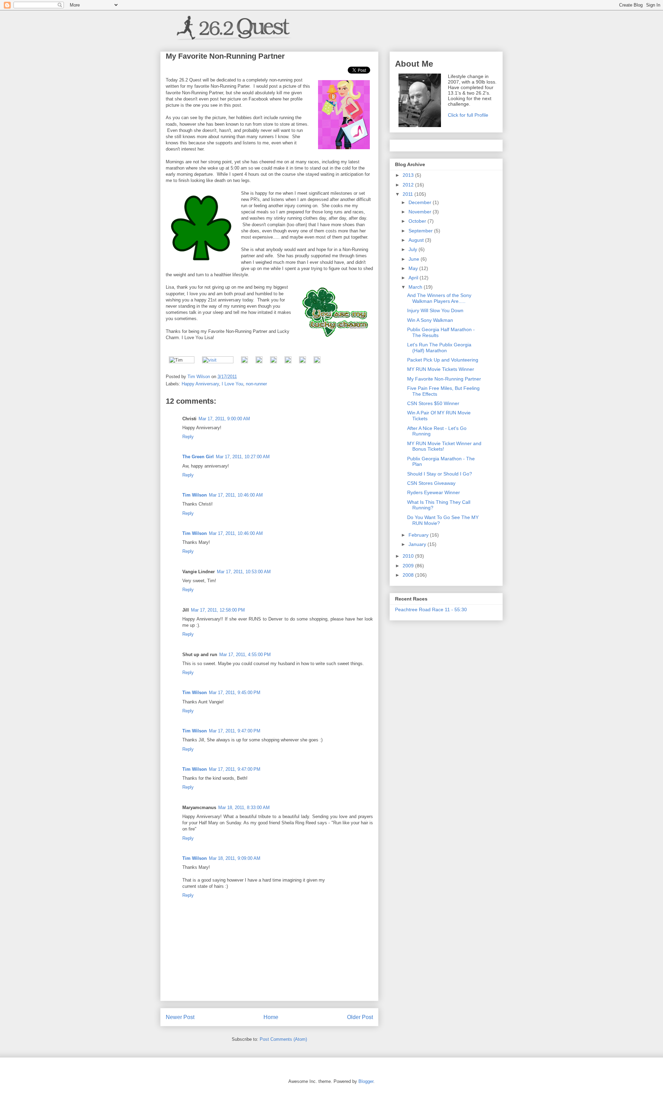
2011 (408, 194)
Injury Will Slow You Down (435, 310)
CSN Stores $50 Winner (433, 403)
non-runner (256, 383)
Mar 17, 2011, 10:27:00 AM (243, 456)
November (421, 211)
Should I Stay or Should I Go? (439, 474)
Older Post (360, 1017)
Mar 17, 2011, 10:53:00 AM (244, 571)
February (419, 535)
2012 (409, 185)
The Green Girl (198, 456)
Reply (188, 436)
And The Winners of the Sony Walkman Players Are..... (439, 298)
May (414, 268)
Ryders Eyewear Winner (433, 492)
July (414, 249)
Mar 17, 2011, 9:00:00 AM (224, 418)
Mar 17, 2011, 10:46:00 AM (236, 495)
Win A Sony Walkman (430, 320)
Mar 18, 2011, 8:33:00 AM (244, 807)
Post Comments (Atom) (283, 1039)
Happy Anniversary (200, 383)
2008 (409, 575)
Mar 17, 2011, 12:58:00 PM (218, 610)
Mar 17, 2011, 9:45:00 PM (234, 692)
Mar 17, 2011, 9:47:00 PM (234, 730)
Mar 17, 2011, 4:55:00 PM (245, 654)
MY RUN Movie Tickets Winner (440, 369)
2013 (409, 175)
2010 (409, 556)
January (418, 544)
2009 (409, 565)
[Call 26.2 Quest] (317, 361)
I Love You (232, 383)
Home (270, 1017)
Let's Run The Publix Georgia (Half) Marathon (439, 347)
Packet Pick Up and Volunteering (442, 360)
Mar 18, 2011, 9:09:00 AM (234, 858)
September (421, 230)
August (417, 240)
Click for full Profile (468, 115)
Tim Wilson (194, 495)
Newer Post (180, 1017)
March (416, 287)
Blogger (365, 1081)
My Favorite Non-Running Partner (444, 379)
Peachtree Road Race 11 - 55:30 (431, 609)
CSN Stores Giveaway (431, 483)
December (421, 202)
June (415, 259)
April (414, 277)
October (418, 221)
